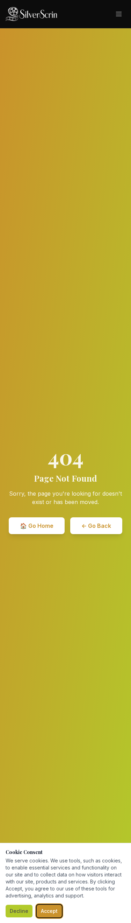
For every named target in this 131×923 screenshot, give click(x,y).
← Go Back (96, 525)
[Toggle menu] (118, 14)
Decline (19, 911)
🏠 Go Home (36, 525)
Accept (49, 911)
